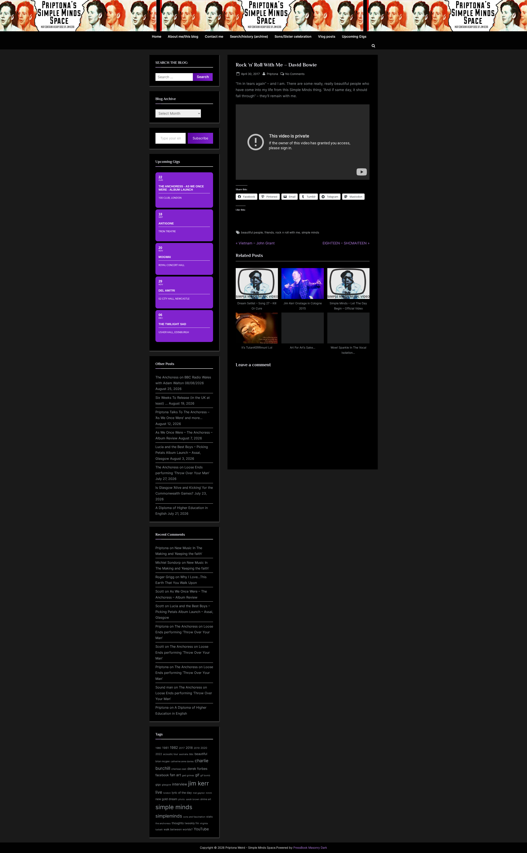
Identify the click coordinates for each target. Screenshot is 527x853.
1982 (174, 748)
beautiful (201, 754)
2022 (158, 754)
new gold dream (166, 799)
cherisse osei (178, 768)
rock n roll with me (287, 232)
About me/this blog (183, 36)
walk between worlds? (178, 829)
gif (197, 775)
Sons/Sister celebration (293, 36)
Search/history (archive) (249, 36)
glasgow (166, 784)
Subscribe (200, 138)
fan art (175, 775)
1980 (158, 747)
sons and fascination (194, 816)
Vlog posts (326, 36)
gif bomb (205, 775)
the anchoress (163, 823)
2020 (204, 747)
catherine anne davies (182, 761)
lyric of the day (182, 792)
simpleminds (168, 816)
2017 (182, 747)
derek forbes (197, 769)
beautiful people (252, 232)
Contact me (214, 36)
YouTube (201, 829)
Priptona (272, 74)
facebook (162, 775)
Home (156, 36)
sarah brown (192, 799)
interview (179, 784)
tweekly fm (192, 823)
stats (209, 816)
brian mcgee (162, 761)
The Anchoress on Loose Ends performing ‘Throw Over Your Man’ (184, 632)
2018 (189, 748)
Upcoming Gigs (354, 36)
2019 (196, 748)
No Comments (294, 74)
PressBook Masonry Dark (310, 847)
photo (181, 799)
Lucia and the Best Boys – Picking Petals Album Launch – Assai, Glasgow (181, 453)
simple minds (310, 232)
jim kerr (198, 783)
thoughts (178, 823)
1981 (165, 747)
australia (183, 754)
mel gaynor (199, 792)
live (158, 792)
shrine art (205, 799)
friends (269, 232)
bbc (191, 754)
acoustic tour (170, 754)
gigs (158, 784)
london (167, 792)
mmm (209, 792)
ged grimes (188, 775)
